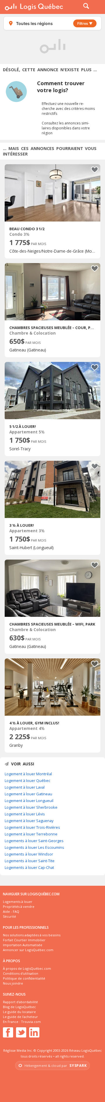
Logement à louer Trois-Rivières (32, 827)
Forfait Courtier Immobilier (24, 940)
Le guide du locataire (19, 1012)
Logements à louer (17, 901)
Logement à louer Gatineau (28, 793)
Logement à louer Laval (25, 787)
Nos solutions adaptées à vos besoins (31, 935)
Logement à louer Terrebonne (31, 834)
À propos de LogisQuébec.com (27, 968)
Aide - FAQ (11, 911)
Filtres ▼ (84, 23)
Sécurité (9, 916)
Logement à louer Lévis (25, 814)
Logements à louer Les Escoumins (34, 847)
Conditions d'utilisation (20, 973)
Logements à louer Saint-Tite (30, 860)
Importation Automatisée (22, 945)
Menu (97, 7)
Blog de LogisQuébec (19, 1007)
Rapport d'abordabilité (20, 1002)
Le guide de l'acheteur (20, 1017)
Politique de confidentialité (24, 978)
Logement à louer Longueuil (29, 800)
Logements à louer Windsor (29, 854)
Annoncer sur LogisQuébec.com (28, 950)
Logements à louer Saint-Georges (34, 840)
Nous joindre (13, 983)
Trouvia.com (31, 1021)
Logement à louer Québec (27, 780)
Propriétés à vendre (18, 906)
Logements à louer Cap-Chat (29, 867)
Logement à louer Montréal (28, 773)
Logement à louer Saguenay (29, 820)
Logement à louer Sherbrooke (31, 807)
